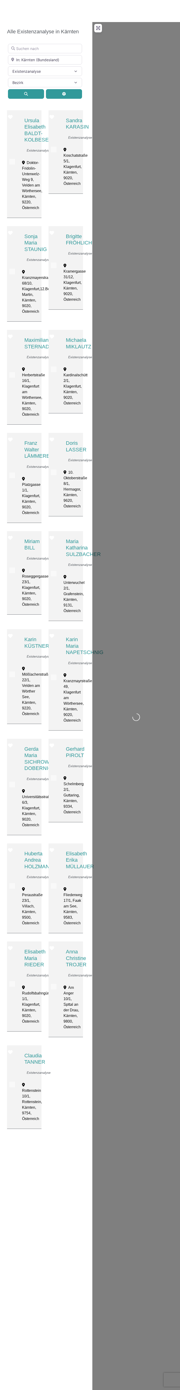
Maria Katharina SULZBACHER (83, 547)
